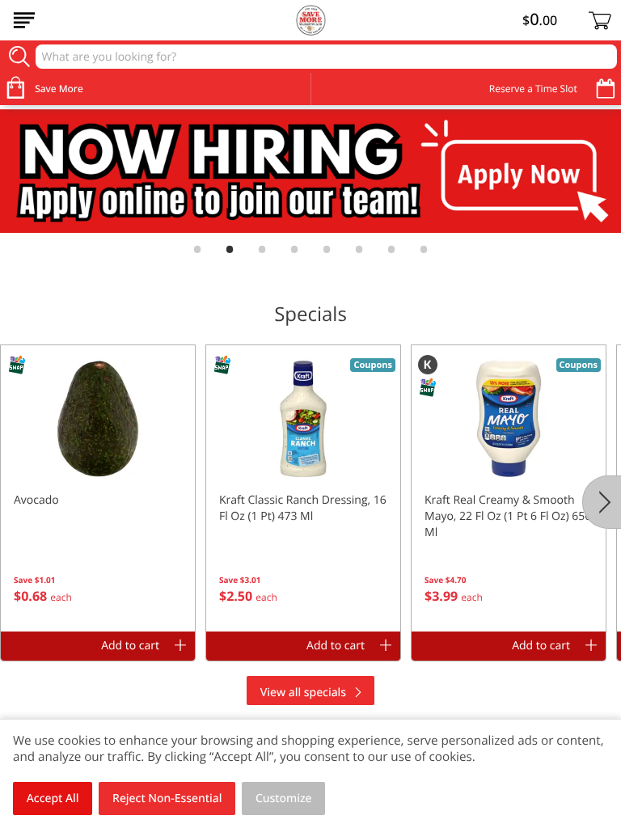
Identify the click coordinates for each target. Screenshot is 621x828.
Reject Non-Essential (167, 798)
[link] (310, 171)
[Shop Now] (24, 20)
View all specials (303, 692)
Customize (284, 798)
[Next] (601, 502)
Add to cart (130, 645)
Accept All (53, 798)
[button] (98, 488)
